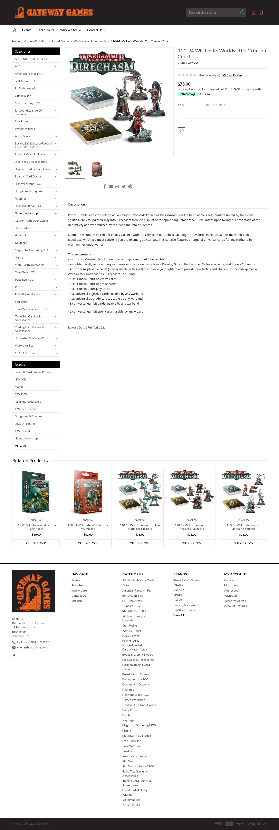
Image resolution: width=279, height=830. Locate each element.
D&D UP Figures (25, 423)
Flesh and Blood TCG (28, 206)
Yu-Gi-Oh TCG (24, 353)
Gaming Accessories (28, 401)
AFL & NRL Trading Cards (31, 59)
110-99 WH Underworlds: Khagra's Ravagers (192, 526)
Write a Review (232, 75)
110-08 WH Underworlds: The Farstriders (36, 526)
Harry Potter (23, 228)
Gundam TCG (23, 95)
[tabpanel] (36, 507)
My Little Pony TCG (27, 103)
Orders (228, 580)
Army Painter (23, 136)
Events (26, 30)
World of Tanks (25, 128)
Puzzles (20, 287)
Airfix (18, 66)
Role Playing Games (27, 294)
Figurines (21, 198)
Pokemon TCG (24, 279)
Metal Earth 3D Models (29, 265)
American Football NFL (29, 73)
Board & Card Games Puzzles (33, 372)
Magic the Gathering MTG (32, 250)
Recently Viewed (235, 600)
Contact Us (95, 30)
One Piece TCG (25, 272)
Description (76, 204)
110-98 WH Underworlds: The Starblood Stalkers (140, 526)
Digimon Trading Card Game (33, 169)
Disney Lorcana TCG (28, 183)
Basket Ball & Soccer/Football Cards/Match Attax (33, 145)
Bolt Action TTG (25, 81)
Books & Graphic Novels (30, 154)
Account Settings (235, 606)
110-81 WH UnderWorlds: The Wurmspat (88, 526)
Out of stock (36, 543)
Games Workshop (26, 213)
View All (21, 445)
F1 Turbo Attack (25, 88)
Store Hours (46, 30)
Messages (230, 585)
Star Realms (22, 121)
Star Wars (21, 301)
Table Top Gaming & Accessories (28, 318)
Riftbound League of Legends (28, 112)
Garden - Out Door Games (32, 220)
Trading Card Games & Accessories (29, 328)
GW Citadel (22, 431)
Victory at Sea (24, 345)
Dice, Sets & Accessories (31, 161)
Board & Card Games (28, 176)
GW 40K (20, 379)
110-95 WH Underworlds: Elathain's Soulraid (244, 526)
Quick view (36, 501)
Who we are (69, 30)
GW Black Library (26, 409)
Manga (19, 257)
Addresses (231, 590)
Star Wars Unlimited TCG (31, 309)
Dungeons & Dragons (28, 191)
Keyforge (21, 242)
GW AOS (21, 394)
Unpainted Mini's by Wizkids (33, 338)
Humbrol (20, 235)
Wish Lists (231, 595)
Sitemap (76, 600)
